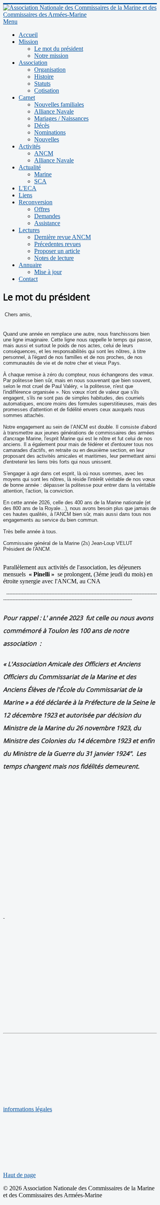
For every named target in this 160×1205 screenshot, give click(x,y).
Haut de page (19, 1175)
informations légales (27, 1109)
